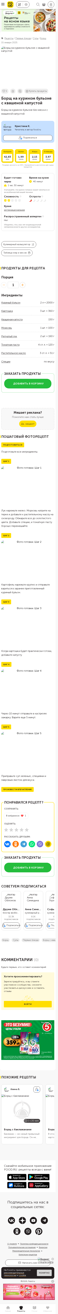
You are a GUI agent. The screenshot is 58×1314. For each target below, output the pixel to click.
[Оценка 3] (16, 830)
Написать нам (29, 1262)
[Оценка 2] (11, 830)
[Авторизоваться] (51, 4)
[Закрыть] (52, 1259)
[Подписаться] (36, 1089)
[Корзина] (43, 4)
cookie (22, 1275)
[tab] (8, 1309)
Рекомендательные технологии (26, 1251)
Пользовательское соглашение (22, 1247)
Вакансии (43, 1247)
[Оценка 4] (21, 830)
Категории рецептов (28, 1254)
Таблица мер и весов (15, 252)
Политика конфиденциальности (34, 1244)
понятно (44, 1273)
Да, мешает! (27, 424)
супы (15, 940)
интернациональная (14, 210)
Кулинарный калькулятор (16, 244)
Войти (28, 1004)
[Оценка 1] (6, 830)
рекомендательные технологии (14, 1274)
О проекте (12, 1244)
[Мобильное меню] (3, 4)
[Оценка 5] (26, 830)
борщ (5, 940)
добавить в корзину (28, 383)
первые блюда (31, 940)
